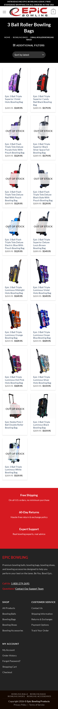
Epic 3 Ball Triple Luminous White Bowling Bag (13, 470)
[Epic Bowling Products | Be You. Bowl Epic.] (29, 11)
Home (7, 37)
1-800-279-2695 (20, 583)
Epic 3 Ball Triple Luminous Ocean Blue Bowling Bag (42, 335)
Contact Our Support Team (29, 588)
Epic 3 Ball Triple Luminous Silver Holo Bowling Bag (42, 380)
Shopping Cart (9, 666)
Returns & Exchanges (41, 619)
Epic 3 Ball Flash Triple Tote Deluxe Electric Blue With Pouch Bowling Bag (14, 243)
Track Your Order (40, 630)
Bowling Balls (9, 613)
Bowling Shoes (9, 624)
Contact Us (37, 608)
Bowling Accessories (12, 630)
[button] (4, 12)
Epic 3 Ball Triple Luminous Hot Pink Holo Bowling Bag (14, 380)
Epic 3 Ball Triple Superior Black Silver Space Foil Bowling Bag (41, 148)
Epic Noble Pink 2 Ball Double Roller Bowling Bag (14, 425)
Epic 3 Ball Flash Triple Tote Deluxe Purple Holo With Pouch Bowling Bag (14, 148)
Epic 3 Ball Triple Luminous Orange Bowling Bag (14, 335)
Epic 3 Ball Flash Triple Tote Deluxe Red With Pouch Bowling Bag (14, 196)
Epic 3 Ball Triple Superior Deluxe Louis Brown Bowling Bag (41, 243)
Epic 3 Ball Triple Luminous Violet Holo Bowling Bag (42, 290)
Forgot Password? (11, 661)
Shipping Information (42, 613)
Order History (9, 655)
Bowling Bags (20, 37)
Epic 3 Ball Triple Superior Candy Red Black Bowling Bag (42, 100)
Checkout (7, 672)
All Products (8, 608)
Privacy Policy (20, 704)
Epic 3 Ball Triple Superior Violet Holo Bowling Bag (14, 99)
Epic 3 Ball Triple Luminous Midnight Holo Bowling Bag (14, 290)
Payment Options (40, 624)
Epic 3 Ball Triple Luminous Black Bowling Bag (41, 425)
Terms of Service (36, 704)
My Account (8, 650)
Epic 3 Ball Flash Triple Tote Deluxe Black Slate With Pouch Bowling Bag (43, 196)
